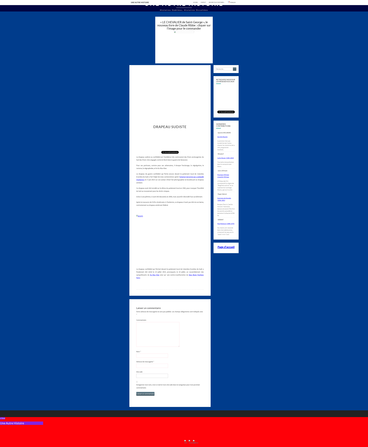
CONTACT (203, 2)
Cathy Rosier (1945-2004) (225, 158)
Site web (139, 372)
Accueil (195, 2)
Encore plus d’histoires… (217, 2)
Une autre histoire (140, 2)
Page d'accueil (226, 247)
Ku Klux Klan (154, 275)
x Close (2, 418)
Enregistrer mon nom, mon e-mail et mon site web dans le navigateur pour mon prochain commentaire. (168, 386)
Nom (138, 351)
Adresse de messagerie (145, 362)
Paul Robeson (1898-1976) (225, 224)
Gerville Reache (222, 137)
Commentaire (141, 320)
